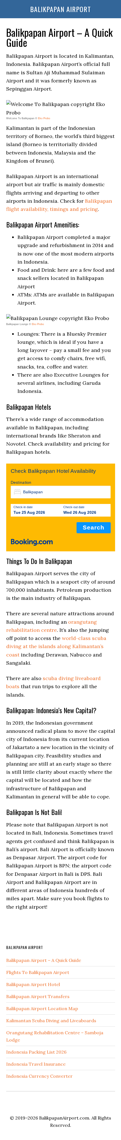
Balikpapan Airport (60, 9)
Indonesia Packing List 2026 (36, 1052)
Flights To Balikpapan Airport (37, 972)
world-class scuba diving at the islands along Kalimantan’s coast (56, 646)
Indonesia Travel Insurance (36, 1064)
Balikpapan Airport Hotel (33, 984)
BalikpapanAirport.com (64, 1118)
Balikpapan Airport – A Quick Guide (43, 960)
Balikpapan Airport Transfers (38, 996)
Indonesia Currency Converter (39, 1076)
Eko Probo (44, 118)
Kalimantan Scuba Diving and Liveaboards (51, 1020)
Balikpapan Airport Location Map (42, 1008)
